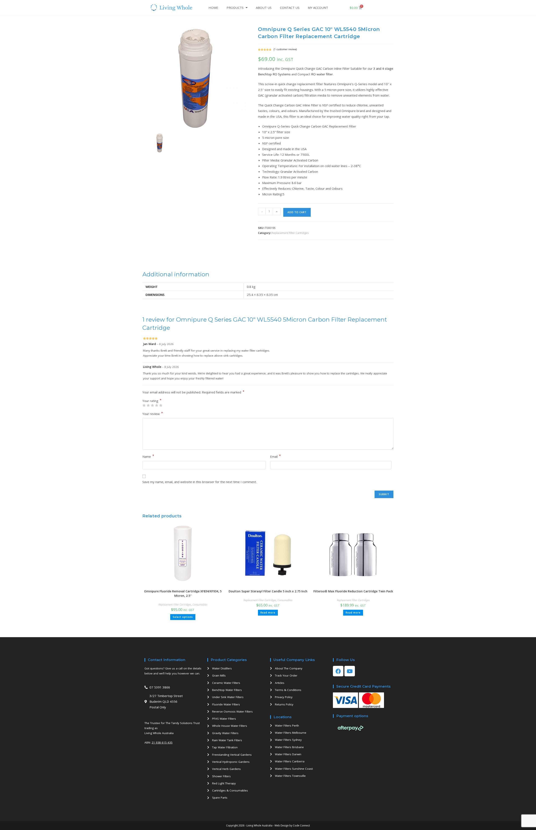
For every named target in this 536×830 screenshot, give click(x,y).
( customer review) (285, 49)
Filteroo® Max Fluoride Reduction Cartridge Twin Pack (353, 591)
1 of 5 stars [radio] (144, 405)
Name (148, 456)
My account (318, 7)
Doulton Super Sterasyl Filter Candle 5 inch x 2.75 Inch (268, 591)
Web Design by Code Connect (292, 825)
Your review (152, 413)
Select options (183, 617)
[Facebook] (338, 671)
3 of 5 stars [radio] (152, 405)
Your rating (151, 400)
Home (213, 7)
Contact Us (289, 7)
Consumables (199, 604)
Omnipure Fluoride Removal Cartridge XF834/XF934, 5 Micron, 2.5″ (183, 593)
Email (275, 456)
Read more (267, 612)
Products (235, 7)
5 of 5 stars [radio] (160, 405)
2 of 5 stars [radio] (148, 405)
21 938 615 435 (162, 742)
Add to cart (297, 212)
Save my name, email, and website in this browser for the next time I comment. (199, 482)
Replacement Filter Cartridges (290, 233)
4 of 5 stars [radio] (156, 405)
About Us (264, 7)
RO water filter (322, 74)
